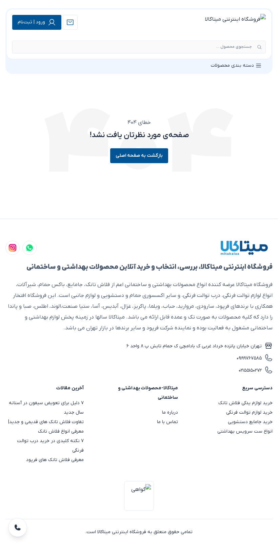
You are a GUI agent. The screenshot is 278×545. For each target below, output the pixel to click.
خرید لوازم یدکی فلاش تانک (245, 403)
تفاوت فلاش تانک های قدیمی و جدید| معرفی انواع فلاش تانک (46, 427)
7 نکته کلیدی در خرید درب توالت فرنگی (50, 446)
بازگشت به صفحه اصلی (139, 155)
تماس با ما (167, 422)
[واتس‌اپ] (29, 248)
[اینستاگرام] (12, 248)
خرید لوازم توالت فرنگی (249, 412)
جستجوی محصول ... (234, 46)
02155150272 (250, 370)
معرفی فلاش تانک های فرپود (55, 460)
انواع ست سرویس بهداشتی (245, 431)
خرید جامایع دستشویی (250, 422)
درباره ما (170, 412)
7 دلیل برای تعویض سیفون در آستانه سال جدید (46, 408)
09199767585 (249, 358)
